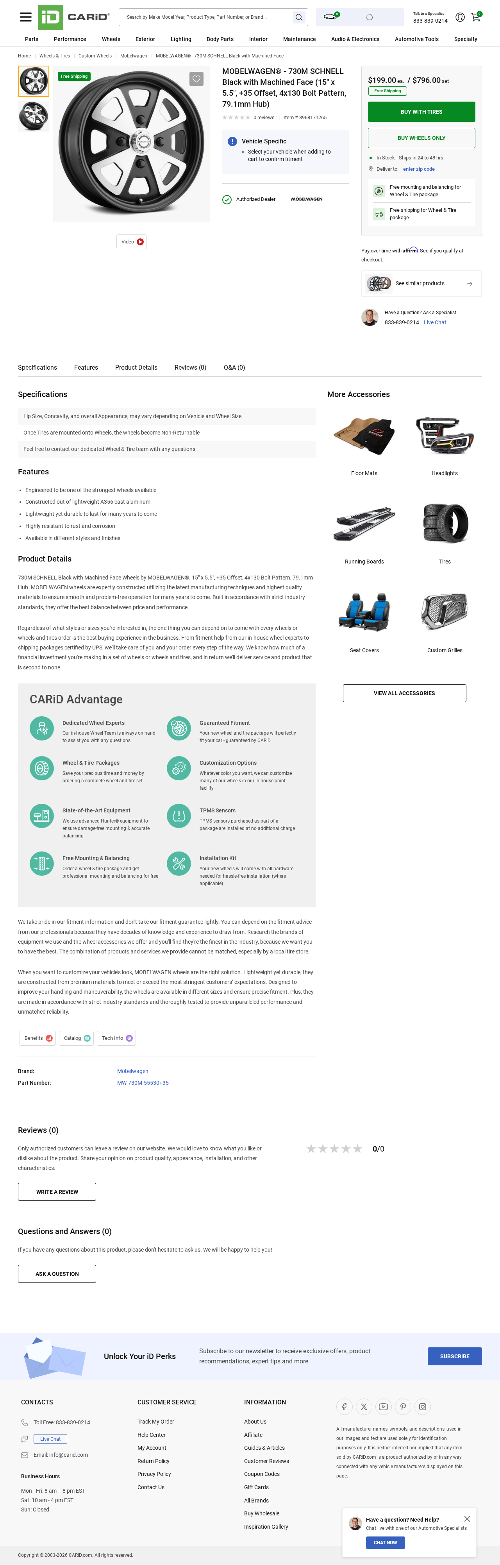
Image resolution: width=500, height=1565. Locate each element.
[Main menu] (25, 17)
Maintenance (299, 39)
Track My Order (156, 1421)
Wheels (111, 39)
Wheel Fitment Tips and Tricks (131, 241)
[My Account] (460, 17)
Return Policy (154, 1461)
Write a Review (57, 1192)
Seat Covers (364, 650)
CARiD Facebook (344, 1407)
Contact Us (151, 1487)
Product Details (136, 367)
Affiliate (253, 1435)
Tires (445, 561)
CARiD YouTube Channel (383, 1407)
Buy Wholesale (261, 1513)
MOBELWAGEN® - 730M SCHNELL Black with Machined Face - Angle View (33, 116)
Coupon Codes (262, 1474)
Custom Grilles (444, 650)
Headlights (445, 473)
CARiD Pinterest (403, 1407)
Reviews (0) (191, 367)
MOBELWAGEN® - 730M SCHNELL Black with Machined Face (220, 56)
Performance (70, 39)
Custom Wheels (95, 56)
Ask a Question (57, 1274)
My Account (152, 1448)
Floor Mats (364, 473)
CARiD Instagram (422, 1407)
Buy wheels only (422, 138)
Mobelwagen (133, 56)
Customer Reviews (266, 1461)
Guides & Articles (264, 1448)
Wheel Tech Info (116, 1038)
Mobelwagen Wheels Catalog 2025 (76, 1038)
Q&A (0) (234, 367)
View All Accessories (404, 693)
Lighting (181, 39)
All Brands (256, 1500)
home (24, 56)
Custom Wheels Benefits (38, 1038)
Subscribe (455, 1356)
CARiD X (364, 1407)
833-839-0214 (430, 21)
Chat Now (385, 1542)
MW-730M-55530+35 (143, 1083)
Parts (31, 39)
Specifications (37, 367)
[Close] (467, 1519)
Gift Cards (256, 1487)
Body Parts (220, 39)
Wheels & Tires (54, 56)
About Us (255, 1421)
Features (86, 367)
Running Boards (364, 561)
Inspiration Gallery (266, 1527)
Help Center (152, 1435)
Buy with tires (422, 112)
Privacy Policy (154, 1474)
